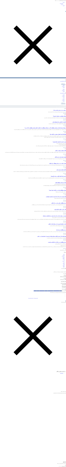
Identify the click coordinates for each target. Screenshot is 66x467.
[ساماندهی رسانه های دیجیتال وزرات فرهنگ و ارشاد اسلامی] (64, 290)
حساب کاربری (61, 3)
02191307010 (61, 373)
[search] (65, 465)
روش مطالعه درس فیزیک (61, 229)
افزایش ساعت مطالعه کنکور (60, 182)
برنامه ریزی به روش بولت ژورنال (59, 110)
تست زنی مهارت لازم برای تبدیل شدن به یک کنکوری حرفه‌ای (54, 215)
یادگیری (63, 5)
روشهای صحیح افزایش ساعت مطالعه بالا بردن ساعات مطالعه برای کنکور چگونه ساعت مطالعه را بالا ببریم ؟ (45, 127)
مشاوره (63, 265)
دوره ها (63, 2)
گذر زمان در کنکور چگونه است (60, 209)
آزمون (63, 254)
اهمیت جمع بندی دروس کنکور (60, 156)
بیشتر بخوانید (64, 131)
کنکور (63, 264)
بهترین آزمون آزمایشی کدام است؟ (59, 141)
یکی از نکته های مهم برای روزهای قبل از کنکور (57, 223)
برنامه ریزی (63, 256)
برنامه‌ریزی (63, 86)
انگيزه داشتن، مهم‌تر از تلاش (60, 150)
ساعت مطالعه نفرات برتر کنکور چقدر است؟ (57, 190)
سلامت (63, 263)
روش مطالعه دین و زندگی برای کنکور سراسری (57, 242)
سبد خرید (62, 4)
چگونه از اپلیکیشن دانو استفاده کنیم (59, 121)
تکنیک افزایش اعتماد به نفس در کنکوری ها (58, 134)
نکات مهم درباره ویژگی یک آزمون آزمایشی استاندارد (56, 196)
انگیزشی (63, 255)
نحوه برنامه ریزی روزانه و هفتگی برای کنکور (57, 163)
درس (63, 262)
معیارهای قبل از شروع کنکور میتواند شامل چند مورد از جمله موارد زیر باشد (51, 236)
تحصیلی (63, 257)
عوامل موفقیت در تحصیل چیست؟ (59, 116)
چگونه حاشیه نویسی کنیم (61, 169)
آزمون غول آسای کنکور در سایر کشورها (58, 176)
